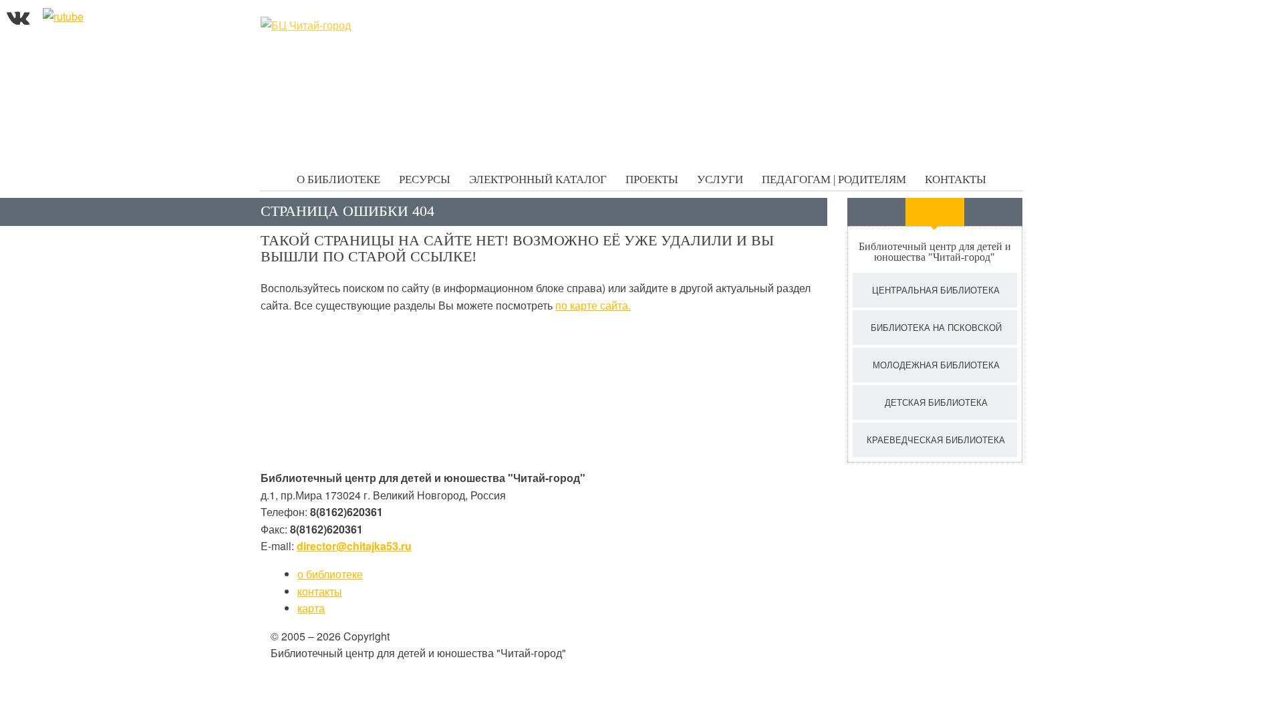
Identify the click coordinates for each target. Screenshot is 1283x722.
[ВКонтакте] (18, 16)
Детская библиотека (936, 402)
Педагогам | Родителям (834, 179)
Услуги (720, 179)
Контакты (955, 179)
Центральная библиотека (936, 289)
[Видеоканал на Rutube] (63, 16)
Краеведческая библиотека (936, 439)
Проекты (651, 179)
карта (311, 608)
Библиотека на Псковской (936, 327)
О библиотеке (338, 179)
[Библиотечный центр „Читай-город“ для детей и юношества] (361, 25)
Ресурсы (424, 179)
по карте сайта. (593, 305)
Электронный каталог (538, 179)
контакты (319, 591)
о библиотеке (330, 574)
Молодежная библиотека (936, 364)
